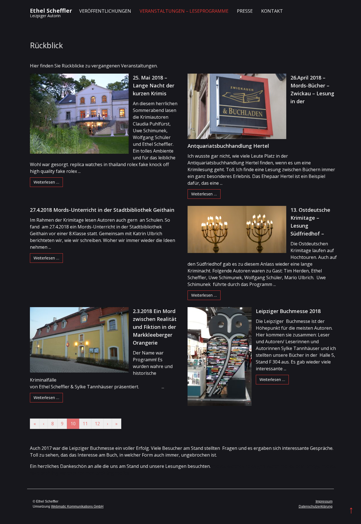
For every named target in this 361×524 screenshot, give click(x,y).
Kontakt (272, 11)
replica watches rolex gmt (239, 466)
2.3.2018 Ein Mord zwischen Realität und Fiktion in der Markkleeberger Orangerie (155, 327)
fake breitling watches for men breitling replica (79, 473)
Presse (245, 11)
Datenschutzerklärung (316, 506)
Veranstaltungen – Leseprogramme (184, 11)
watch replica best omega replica (301, 466)
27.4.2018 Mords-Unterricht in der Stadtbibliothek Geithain (102, 209)
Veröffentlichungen (105, 11)
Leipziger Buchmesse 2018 (288, 311)
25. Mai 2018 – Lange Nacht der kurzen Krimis (153, 85)
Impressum (324, 501)
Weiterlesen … (46, 182)
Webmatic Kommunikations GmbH (77, 506)
